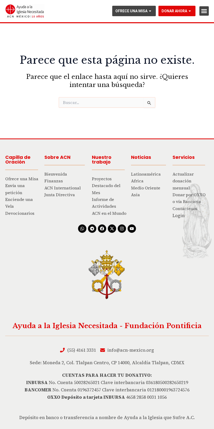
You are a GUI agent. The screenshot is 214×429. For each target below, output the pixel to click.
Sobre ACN (57, 157)
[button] (204, 11)
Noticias (141, 157)
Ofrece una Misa (131, 11)
